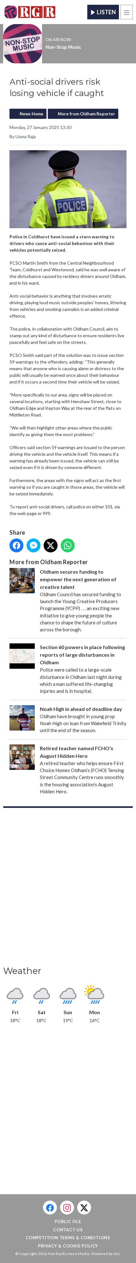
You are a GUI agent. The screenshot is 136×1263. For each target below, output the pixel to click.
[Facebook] (50, 1208)
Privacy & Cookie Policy (68, 1245)
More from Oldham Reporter (86, 113)
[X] (84, 1208)
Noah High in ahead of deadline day (81, 709)
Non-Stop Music (63, 47)
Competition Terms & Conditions (68, 1237)
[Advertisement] (68, 889)
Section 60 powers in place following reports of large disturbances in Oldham (82, 654)
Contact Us (68, 1229)
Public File (68, 1221)
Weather (22, 970)
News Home (31, 113)
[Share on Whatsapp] (68, 545)
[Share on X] (51, 545)
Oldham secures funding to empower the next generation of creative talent (78, 579)
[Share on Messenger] (33, 545)
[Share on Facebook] (16, 545)
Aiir (117, 1253)
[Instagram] (67, 1208)
